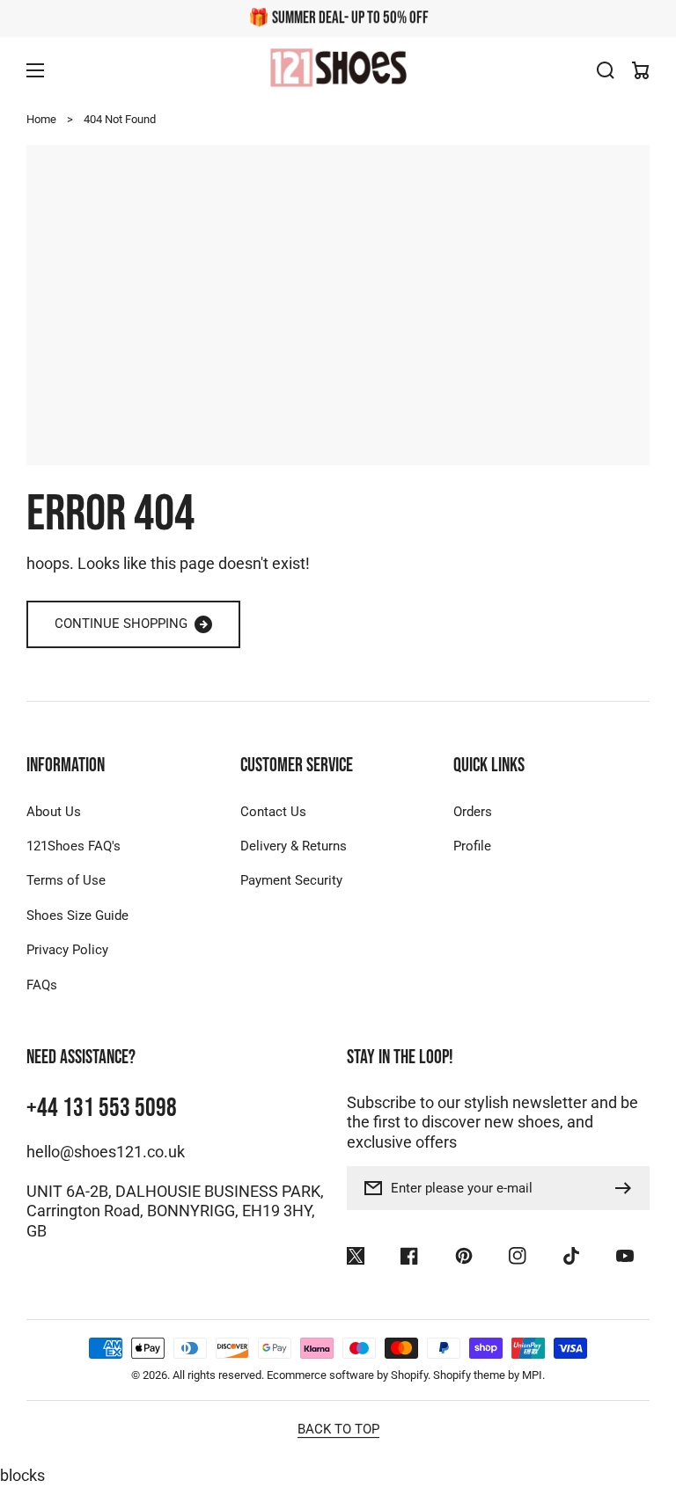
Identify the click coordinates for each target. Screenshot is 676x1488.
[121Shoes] (338, 69)
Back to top (338, 1429)
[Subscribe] (628, 1188)
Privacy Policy (67, 950)
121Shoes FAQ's (73, 846)
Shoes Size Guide (77, 915)
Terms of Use (66, 880)
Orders (472, 812)
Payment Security (291, 880)
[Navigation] (35, 70)
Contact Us (273, 812)
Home (41, 119)
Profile (472, 846)
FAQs (41, 985)
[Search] (605, 70)
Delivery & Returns (293, 846)
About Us (53, 812)
